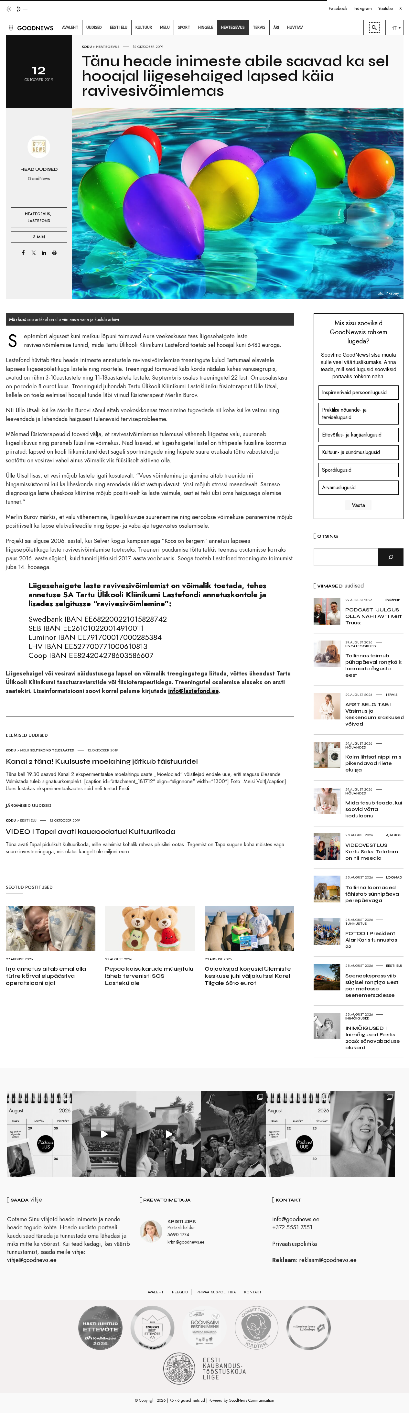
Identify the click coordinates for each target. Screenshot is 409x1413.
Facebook (338, 8)
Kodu (87, 46)
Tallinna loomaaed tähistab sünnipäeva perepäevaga (372, 893)
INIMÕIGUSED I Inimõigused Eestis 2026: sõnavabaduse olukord (372, 1038)
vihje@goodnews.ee (32, 1260)
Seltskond (40, 750)
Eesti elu (28, 820)
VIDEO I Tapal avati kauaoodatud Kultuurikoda (90, 831)
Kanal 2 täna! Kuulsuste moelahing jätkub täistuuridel (102, 761)
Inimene (392, 599)
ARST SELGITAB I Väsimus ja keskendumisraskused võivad (374, 714)
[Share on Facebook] (23, 252)
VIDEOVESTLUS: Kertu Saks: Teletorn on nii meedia (371, 851)
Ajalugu (394, 834)
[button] (10, 27)
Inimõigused (357, 1018)
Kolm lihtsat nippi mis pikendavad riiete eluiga (373, 763)
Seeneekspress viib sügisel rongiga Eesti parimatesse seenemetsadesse (372, 985)
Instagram (363, 8)
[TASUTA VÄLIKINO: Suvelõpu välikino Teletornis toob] (233, 1134)
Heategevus (108, 46)
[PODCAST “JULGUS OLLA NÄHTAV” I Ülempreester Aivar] (298, 1134)
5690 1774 (178, 1234)
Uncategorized (360, 646)
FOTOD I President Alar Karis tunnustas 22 (371, 939)
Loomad (394, 877)
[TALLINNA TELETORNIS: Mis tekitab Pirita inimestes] (104, 1134)
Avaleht (156, 1292)
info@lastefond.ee (193, 691)
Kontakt (253, 1292)
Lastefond (38, 220)
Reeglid (180, 1292)
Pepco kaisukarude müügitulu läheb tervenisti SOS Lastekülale (149, 976)
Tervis (391, 694)
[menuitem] (70, 27)
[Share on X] (33, 252)
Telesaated (63, 750)
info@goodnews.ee (295, 1219)
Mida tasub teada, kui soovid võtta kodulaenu (373, 809)
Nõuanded (355, 747)
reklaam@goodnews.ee (328, 1260)
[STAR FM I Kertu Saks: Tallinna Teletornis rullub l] (362, 1134)
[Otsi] (391, 557)
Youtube (385, 8)
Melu (24, 750)
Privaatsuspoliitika (294, 1244)
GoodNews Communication (251, 1400)
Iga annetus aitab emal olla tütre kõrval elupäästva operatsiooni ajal (46, 976)
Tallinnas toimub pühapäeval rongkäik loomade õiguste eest (373, 665)
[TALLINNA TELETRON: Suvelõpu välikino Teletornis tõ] (168, 1134)
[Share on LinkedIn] (44, 252)
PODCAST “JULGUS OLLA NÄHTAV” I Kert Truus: (373, 616)
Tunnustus (356, 923)
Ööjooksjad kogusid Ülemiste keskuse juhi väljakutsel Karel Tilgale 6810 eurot (248, 976)
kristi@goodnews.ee (185, 1242)
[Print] (54, 252)
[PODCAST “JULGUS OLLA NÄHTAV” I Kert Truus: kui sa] (39, 1134)
